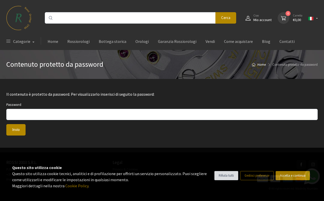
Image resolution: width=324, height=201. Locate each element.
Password (13, 104)
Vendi (210, 41)
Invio (16, 129)
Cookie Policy (76, 185)
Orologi (142, 41)
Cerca (225, 17)
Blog (266, 41)
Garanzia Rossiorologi (177, 41)
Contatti (287, 41)
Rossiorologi (78, 41)
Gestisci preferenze (257, 175)
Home (53, 41)
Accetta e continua (293, 175)
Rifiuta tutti (226, 175)
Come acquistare (238, 41)
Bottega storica (112, 41)
